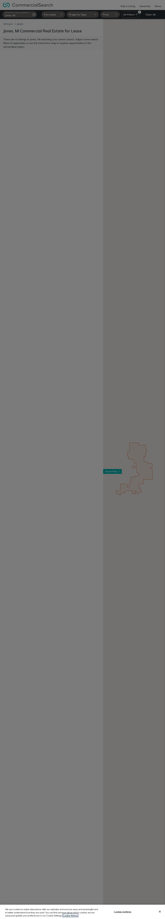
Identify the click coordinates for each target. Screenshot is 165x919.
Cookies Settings (122, 911)
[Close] (159, 911)
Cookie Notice (70, 915)
